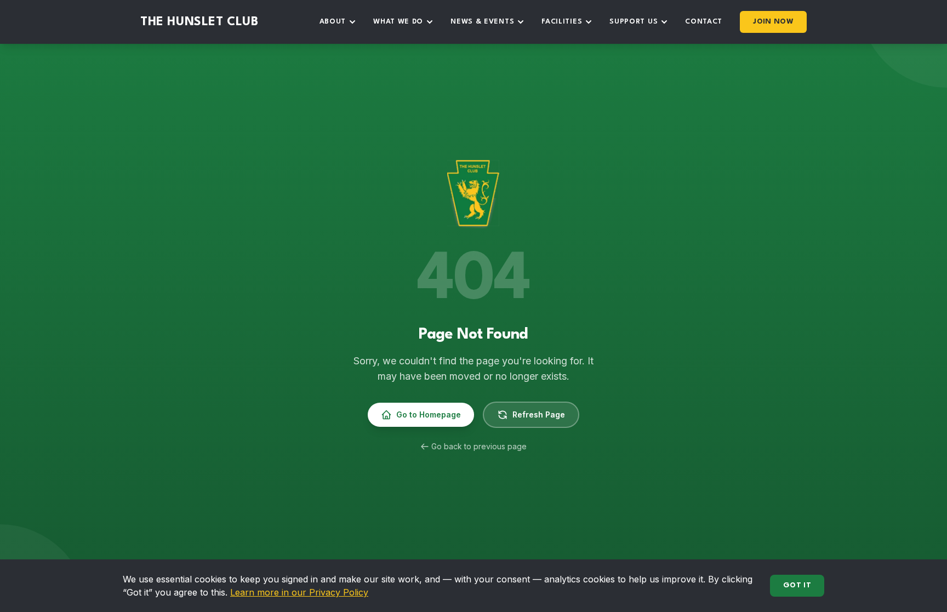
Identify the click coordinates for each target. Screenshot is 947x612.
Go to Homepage (428, 414)
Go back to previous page (479, 446)
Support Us (633, 21)
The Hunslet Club (199, 22)
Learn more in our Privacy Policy (299, 592)
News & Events (482, 21)
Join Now (773, 21)
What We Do (398, 21)
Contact (703, 21)
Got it (797, 585)
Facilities (561, 21)
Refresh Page (538, 414)
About (333, 21)
